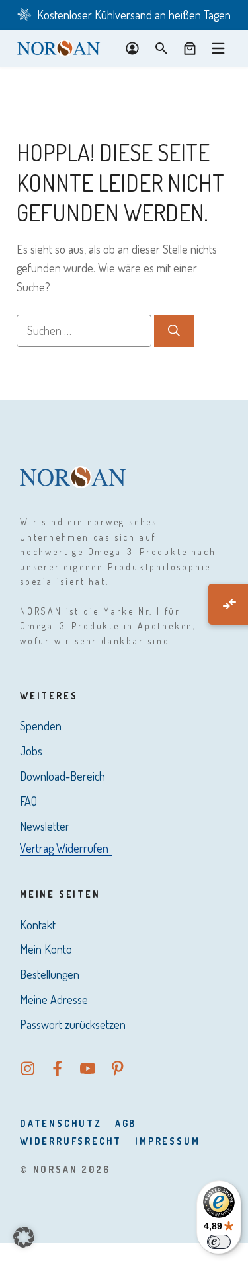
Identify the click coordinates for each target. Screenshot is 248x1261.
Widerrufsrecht (71, 1141)
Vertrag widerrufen (64, 848)
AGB (125, 1123)
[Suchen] (174, 331)
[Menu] (218, 48)
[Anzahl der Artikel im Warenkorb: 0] (190, 48)
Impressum (167, 1141)
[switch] (219, 1242)
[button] (24, 1237)
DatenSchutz (61, 1123)
